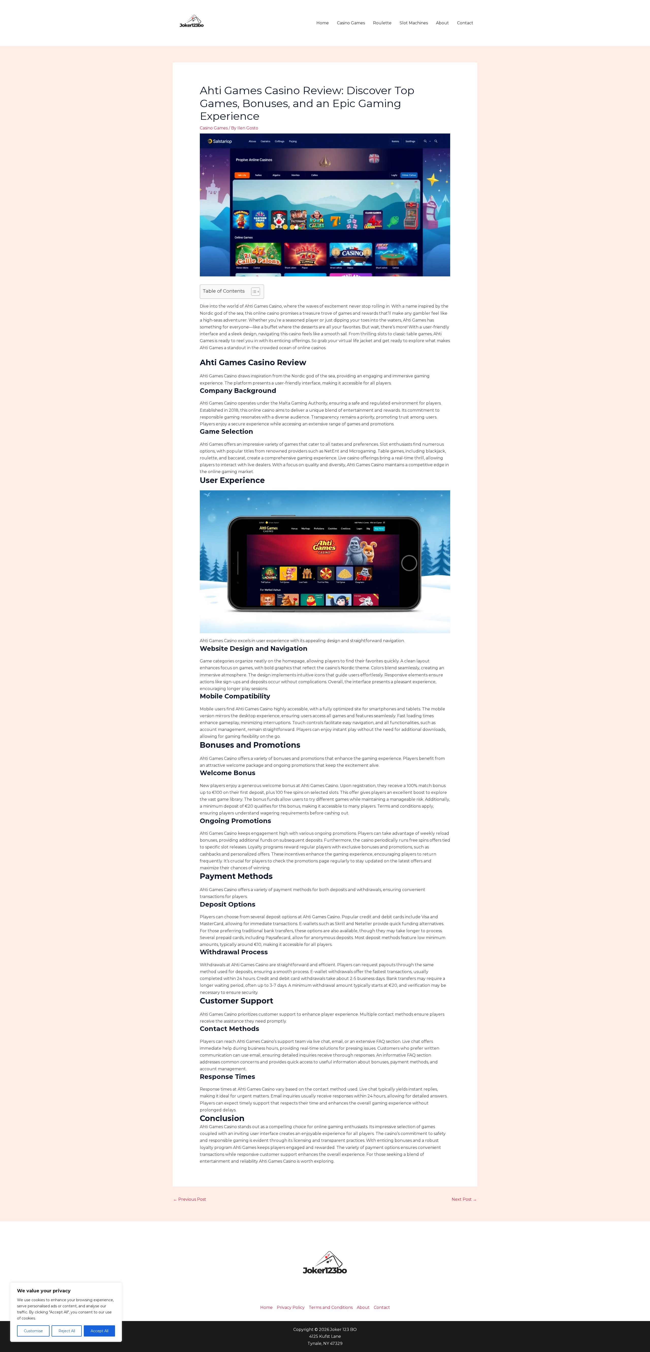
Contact (465, 23)
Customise (33, 1331)
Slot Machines (414, 23)
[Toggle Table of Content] (253, 291)
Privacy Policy (291, 1307)
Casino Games (351, 23)
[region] (66, 1312)
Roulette (382, 23)
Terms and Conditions (331, 1307)
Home (322, 23)
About (442, 23)
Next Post (464, 1199)
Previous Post (189, 1199)
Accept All (99, 1331)
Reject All (66, 1331)
